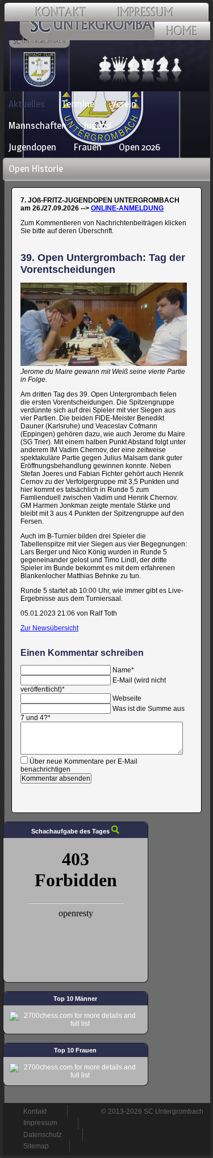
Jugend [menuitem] (97, 125)
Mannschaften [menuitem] (37, 125)
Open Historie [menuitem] (36, 168)
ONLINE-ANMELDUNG (127, 208)
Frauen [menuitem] (87, 147)
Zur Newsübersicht (49, 628)
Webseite (126, 698)
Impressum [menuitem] (40, 1123)
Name (123, 670)
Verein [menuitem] (123, 104)
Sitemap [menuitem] (36, 1146)
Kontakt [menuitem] (35, 1111)
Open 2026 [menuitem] (139, 147)
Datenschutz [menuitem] (42, 1135)
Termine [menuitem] (78, 104)
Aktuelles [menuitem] (27, 104)
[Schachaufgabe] (115, 831)
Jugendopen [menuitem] (32, 147)
